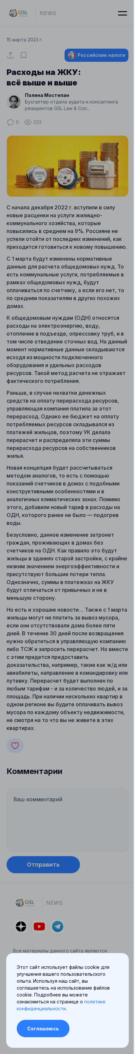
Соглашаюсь (43, 1028)
